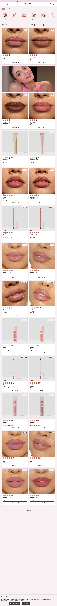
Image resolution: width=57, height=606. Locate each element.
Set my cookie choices (14, 603)
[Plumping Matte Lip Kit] (15, 41)
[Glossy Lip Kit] (15, 181)
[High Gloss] (15, 293)
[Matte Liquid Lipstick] (15, 444)
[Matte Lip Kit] (15, 256)
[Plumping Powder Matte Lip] (15, 406)
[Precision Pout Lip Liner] (15, 218)
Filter (39, 24)
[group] (28, 1)
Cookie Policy (22, 600)
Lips (16, 8)
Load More (28, 510)
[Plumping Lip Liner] (15, 369)
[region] (28, 600)
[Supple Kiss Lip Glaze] (15, 331)
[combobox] (28, 25)
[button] (3, 4)
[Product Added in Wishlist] (50, 4)
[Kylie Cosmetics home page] (28, 4)
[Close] (54, 596)
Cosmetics (12, 8)
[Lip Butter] (15, 143)
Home (8, 8)
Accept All (26, 603)
